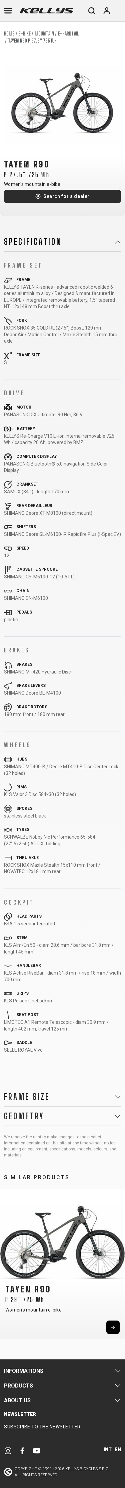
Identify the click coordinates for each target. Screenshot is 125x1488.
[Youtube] (37, 1450)
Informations (23, 1371)
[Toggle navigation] (8, 11)
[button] (7, 1262)
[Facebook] (22, 1450)
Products (18, 1386)
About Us (17, 1400)
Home (9, 34)
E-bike (24, 34)
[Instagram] (8, 1450)
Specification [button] (33, 241)
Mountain (44, 34)
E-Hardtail (68, 34)
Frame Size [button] (27, 1097)
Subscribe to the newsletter (42, 1426)
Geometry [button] (24, 1116)
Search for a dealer (66, 196)
